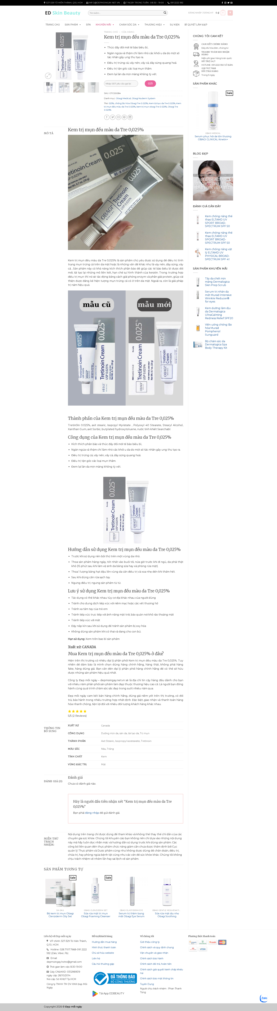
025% (111, 103)
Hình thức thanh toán (104, 947)
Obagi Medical (123, 98)
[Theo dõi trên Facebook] (222, 3)
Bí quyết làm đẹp (196, 24)
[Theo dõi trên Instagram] (225, 3)
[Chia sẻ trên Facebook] (106, 117)
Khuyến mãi (103, 24)
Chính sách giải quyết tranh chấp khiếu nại (161, 971)
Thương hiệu (153, 24)
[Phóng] (48, 76)
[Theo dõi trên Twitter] (228, 3)
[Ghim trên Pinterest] (124, 117)
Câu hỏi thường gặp (103, 963)
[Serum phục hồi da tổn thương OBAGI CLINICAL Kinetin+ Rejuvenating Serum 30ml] (213, 111)
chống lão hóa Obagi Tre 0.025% (131, 103)
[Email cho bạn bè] (118, 117)
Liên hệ (96, 958)
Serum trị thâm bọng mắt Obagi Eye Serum (131, 915)
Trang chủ (53, 24)
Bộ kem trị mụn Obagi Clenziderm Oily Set (60, 915)
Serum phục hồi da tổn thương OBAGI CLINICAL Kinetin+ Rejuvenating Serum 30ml (213, 139)
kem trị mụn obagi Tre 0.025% (152, 107)
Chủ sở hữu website (103, 952)
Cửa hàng (128, 32)
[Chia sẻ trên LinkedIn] (130, 117)
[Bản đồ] (230, 13)
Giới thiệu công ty (150, 942)
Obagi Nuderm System (143, 98)
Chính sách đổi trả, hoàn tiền (156, 963)
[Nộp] (165, 13)
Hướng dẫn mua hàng (104, 942)
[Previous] (193, 118)
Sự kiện (175, 24)
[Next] (233, 118)
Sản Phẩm (71, 24)
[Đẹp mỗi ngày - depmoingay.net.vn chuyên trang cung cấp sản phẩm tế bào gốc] (63, 13)
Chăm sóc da (127, 24)
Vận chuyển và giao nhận (154, 952)
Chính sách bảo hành (151, 958)
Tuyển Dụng (147, 984)
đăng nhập (92, 812)
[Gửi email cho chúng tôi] (231, 3)
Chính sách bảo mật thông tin (156, 978)
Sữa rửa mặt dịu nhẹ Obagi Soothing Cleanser (167, 916)
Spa (88, 24)
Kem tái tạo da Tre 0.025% (162, 103)
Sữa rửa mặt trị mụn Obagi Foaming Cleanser (95, 915)
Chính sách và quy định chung (157, 947)
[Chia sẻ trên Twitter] (112, 117)
